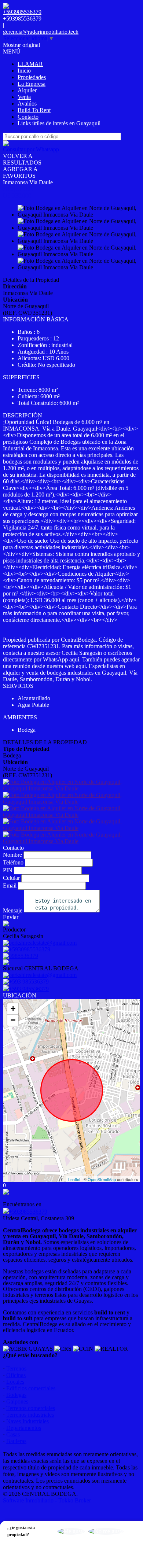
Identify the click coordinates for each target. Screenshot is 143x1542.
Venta (24, 97)
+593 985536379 (29, 989)
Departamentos (23, 1428)
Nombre (12, 855)
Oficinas (16, 1375)
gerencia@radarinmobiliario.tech (40, 32)
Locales (15, 1382)
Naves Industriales (27, 1421)
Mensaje (12, 910)
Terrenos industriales (30, 1415)
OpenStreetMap (102, 1179)
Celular (11, 878)
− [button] (13, 1020)
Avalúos (27, 103)
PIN (7, 870)
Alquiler (27, 90)
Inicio (24, 70)
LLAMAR (30, 64)
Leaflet (74, 1179)
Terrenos (16, 1368)
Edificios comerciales (30, 1388)
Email (9, 885)
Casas (13, 1434)
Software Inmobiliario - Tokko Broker (47, 1500)
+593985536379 (28, 1212)
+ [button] (13, 1008)
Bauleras (16, 1441)
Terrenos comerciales (30, 1408)
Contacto (28, 117)
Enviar (10, 917)
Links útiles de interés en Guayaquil (59, 123)
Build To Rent (34, 110)
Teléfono (13, 862)
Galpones (17, 1401)
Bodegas (16, 1395)
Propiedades (32, 77)
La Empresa (31, 84)
